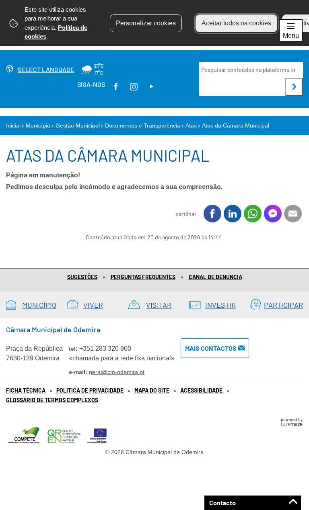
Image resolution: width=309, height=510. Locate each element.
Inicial (13, 125)
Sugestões (82, 277)
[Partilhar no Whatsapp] (253, 213)
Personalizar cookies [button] (146, 23)
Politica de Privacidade (90, 390)
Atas (191, 125)
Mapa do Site (151, 390)
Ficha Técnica (25, 390)
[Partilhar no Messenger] (273, 213)
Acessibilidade (201, 390)
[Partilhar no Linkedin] (232, 213)
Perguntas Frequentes (143, 277)
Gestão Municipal (78, 125)
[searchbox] (249, 70)
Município (38, 125)
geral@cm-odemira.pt (116, 372)
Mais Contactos (211, 348)
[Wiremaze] (291, 421)
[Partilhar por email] (293, 213)
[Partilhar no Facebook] (212, 213)
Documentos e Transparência (142, 125)
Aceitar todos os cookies (236, 23)
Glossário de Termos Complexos (52, 400)
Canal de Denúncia (215, 277)
